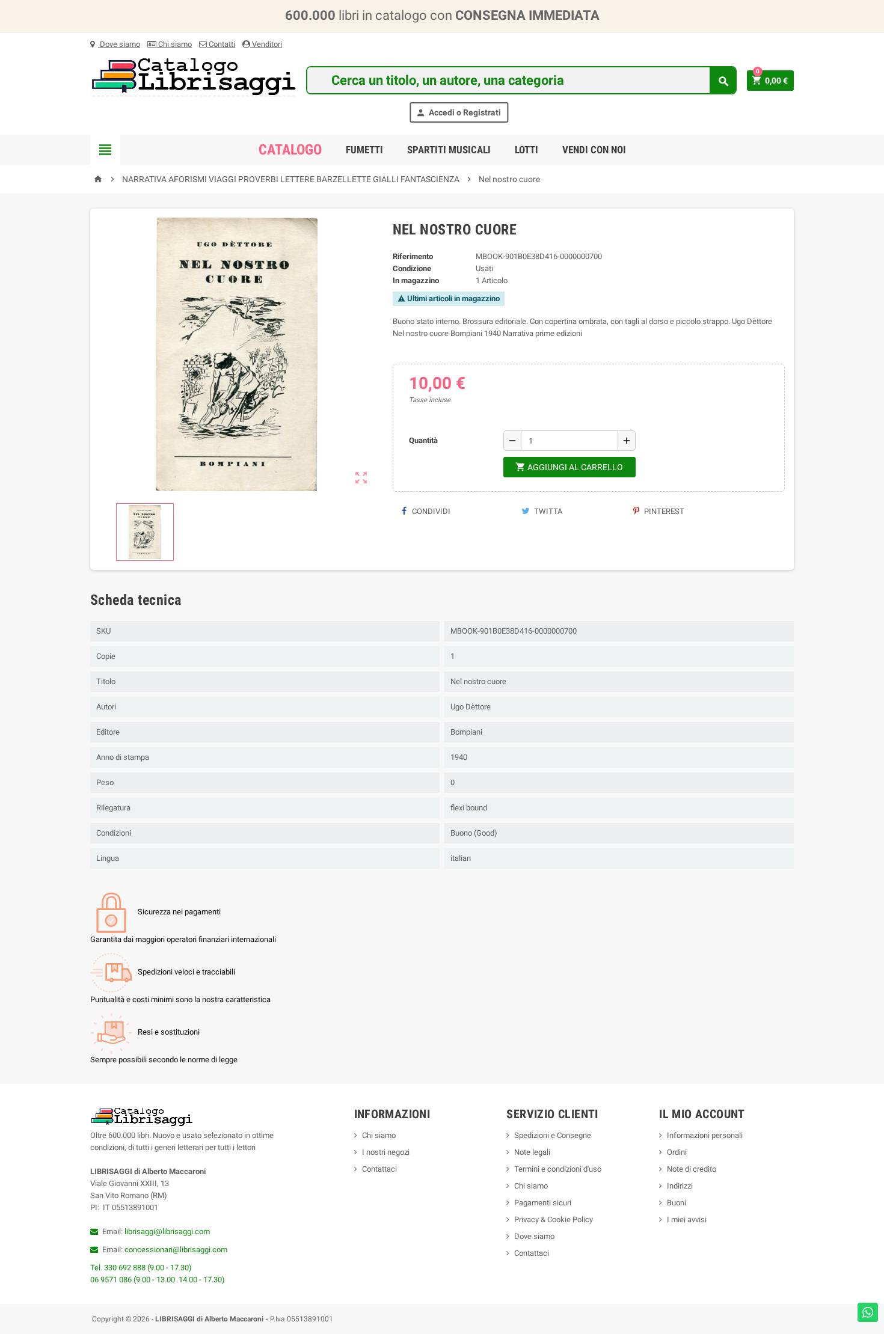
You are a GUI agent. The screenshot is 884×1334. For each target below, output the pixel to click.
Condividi (430, 511)
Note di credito (691, 1168)
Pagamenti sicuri (542, 1202)
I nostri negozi (386, 1152)
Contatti (221, 44)
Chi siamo (174, 44)
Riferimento (413, 256)
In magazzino (416, 280)
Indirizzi (680, 1185)
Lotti (526, 150)
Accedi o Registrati (458, 113)
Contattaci (379, 1168)
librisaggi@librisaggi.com (167, 1231)
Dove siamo (119, 44)
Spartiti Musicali (449, 150)
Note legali (532, 1152)
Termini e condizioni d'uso (557, 1168)
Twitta (547, 511)
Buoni (676, 1202)
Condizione (412, 268)
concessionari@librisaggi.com (175, 1249)
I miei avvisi (687, 1219)
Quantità (423, 440)
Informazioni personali (705, 1135)
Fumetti (364, 150)
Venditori (266, 44)
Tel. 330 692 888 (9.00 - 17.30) (141, 1267)
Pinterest (663, 511)
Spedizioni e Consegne (552, 1135)
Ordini (677, 1152)
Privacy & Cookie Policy (553, 1219)
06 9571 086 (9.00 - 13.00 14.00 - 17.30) (157, 1279)
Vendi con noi (594, 150)
